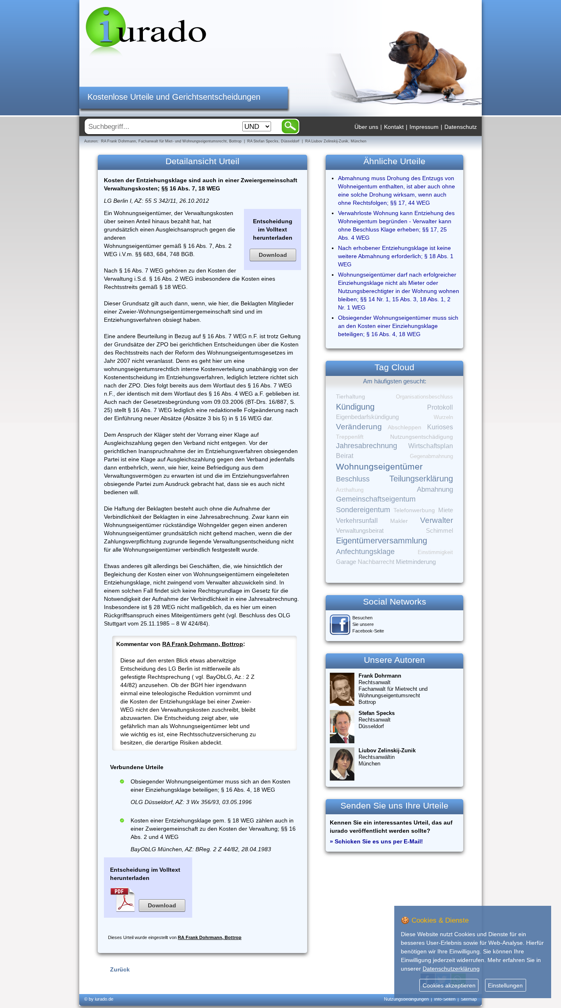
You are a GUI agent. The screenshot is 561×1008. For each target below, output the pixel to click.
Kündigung (355, 406)
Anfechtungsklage (365, 552)
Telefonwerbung (414, 510)
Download (273, 255)
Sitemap (469, 999)
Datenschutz (460, 127)
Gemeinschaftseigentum (376, 499)
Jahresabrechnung (366, 446)
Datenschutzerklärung (451, 968)
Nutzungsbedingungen (406, 999)
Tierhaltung (350, 396)
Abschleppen (404, 427)
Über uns (366, 127)
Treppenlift (349, 437)
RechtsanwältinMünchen (387, 757)
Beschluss (353, 478)
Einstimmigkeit (435, 552)
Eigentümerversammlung (381, 540)
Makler (399, 521)
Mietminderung (416, 561)
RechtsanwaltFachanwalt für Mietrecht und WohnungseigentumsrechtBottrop (393, 689)
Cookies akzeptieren (449, 985)
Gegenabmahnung (431, 456)
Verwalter (436, 520)
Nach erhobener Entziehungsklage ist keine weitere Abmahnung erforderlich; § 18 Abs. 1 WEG (395, 256)
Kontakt (394, 127)
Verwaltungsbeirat (360, 530)
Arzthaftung (349, 490)
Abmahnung (435, 489)
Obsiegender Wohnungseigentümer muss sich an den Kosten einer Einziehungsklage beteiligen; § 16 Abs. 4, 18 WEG (398, 325)
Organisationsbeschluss (424, 397)
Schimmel (439, 530)
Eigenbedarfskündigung (367, 417)
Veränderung (359, 426)
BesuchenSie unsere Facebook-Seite (368, 624)
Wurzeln (443, 417)
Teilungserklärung (421, 478)
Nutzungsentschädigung (421, 436)
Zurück (120, 969)
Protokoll (440, 407)
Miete (445, 510)
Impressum (424, 127)
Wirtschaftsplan (430, 445)
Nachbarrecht (376, 562)
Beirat (344, 455)
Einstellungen (505, 985)
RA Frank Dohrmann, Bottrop (202, 644)
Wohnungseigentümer (379, 467)
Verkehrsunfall (357, 520)
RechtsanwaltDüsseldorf (377, 719)
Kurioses (440, 427)
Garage (346, 561)
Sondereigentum (363, 510)
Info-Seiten (444, 999)
